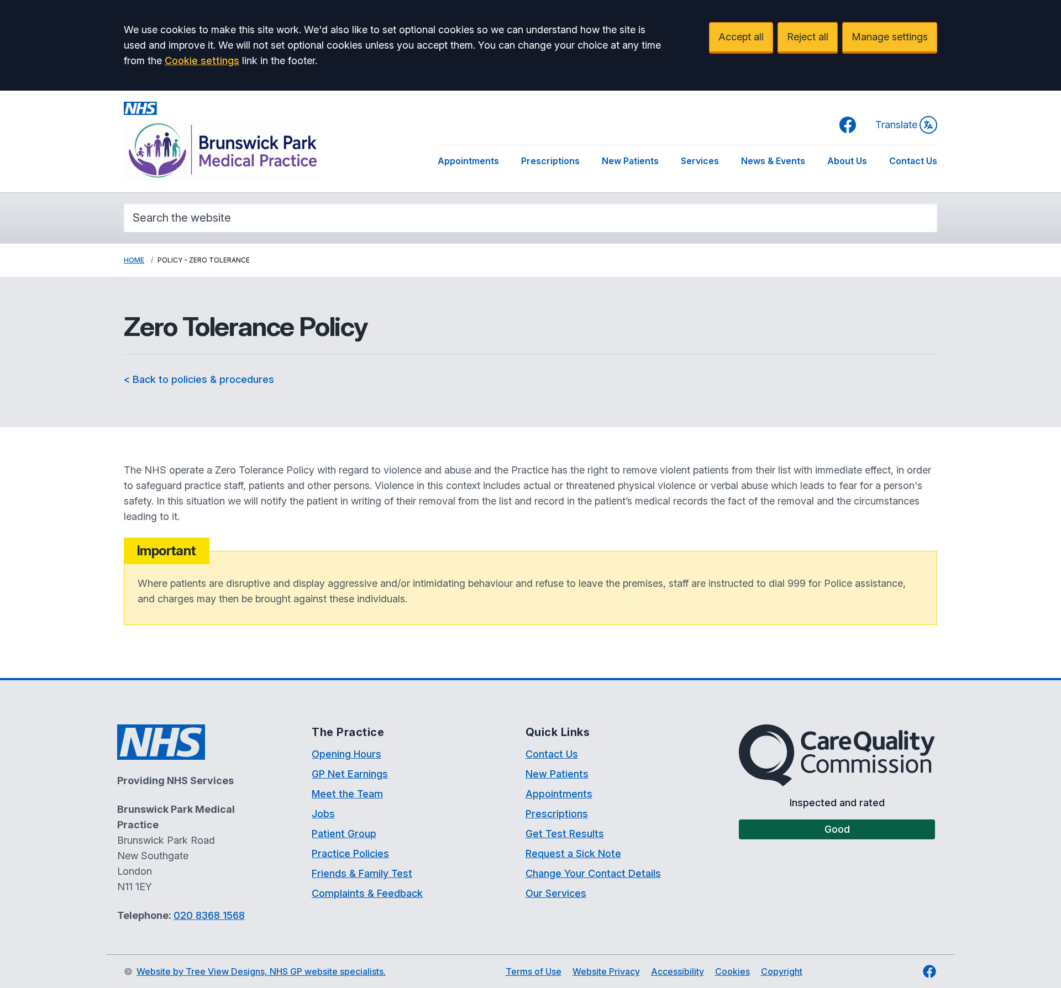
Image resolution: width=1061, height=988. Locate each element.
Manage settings (890, 37)
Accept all (741, 37)
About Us (847, 160)
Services (700, 160)
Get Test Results (565, 833)
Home (134, 260)
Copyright (781, 971)
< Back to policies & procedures (199, 379)
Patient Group (344, 833)
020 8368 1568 (209, 915)
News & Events (773, 160)
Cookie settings (202, 60)
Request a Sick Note (573, 853)
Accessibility (677, 971)
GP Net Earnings (350, 774)
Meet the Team (347, 794)
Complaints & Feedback (367, 893)
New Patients (630, 160)
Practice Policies (350, 853)
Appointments (468, 160)
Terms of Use (533, 971)
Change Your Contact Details (593, 873)
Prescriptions (550, 160)
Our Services (556, 893)
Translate (896, 124)
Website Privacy (606, 971)
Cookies (732, 971)
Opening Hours (346, 754)
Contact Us (913, 160)
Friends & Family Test (362, 873)
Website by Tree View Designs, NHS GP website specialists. (261, 971)
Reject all (807, 37)
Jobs (323, 813)
